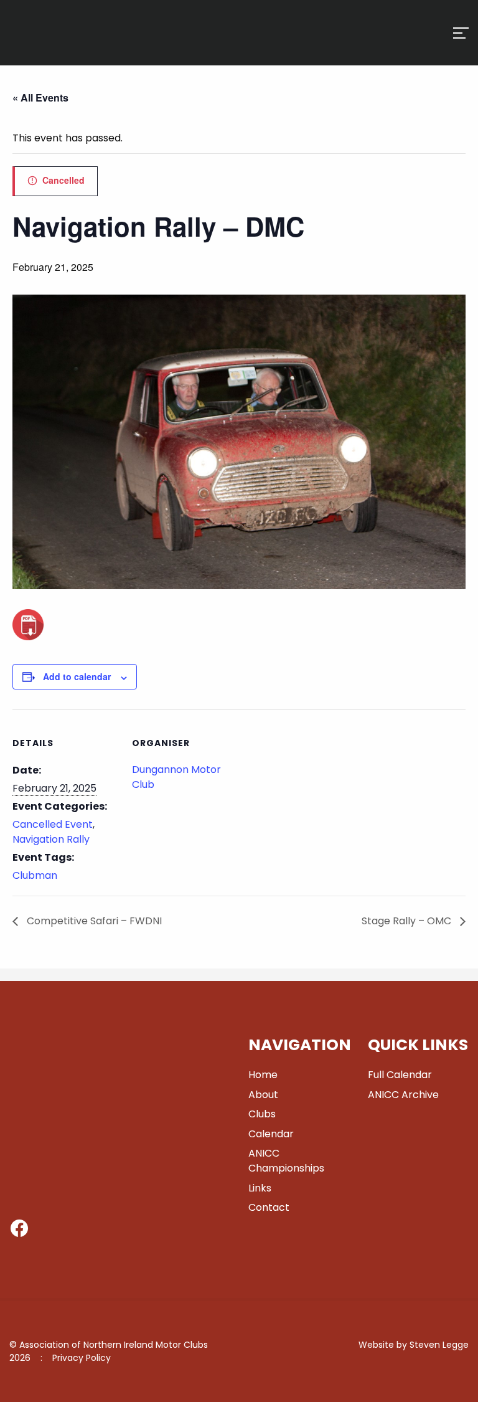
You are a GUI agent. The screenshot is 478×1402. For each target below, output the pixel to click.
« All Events (40, 97)
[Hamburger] (461, 33)
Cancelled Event (52, 824)
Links (259, 1188)
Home (263, 1075)
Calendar (271, 1134)
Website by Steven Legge (413, 1344)
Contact (268, 1207)
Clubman (34, 875)
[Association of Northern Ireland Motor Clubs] (64, 51)
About (263, 1094)
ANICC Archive (403, 1094)
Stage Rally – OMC (408, 921)
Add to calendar (77, 676)
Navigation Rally (51, 839)
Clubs (262, 1114)
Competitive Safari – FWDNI (93, 921)
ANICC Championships (286, 1160)
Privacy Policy (81, 1358)
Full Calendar (400, 1075)
